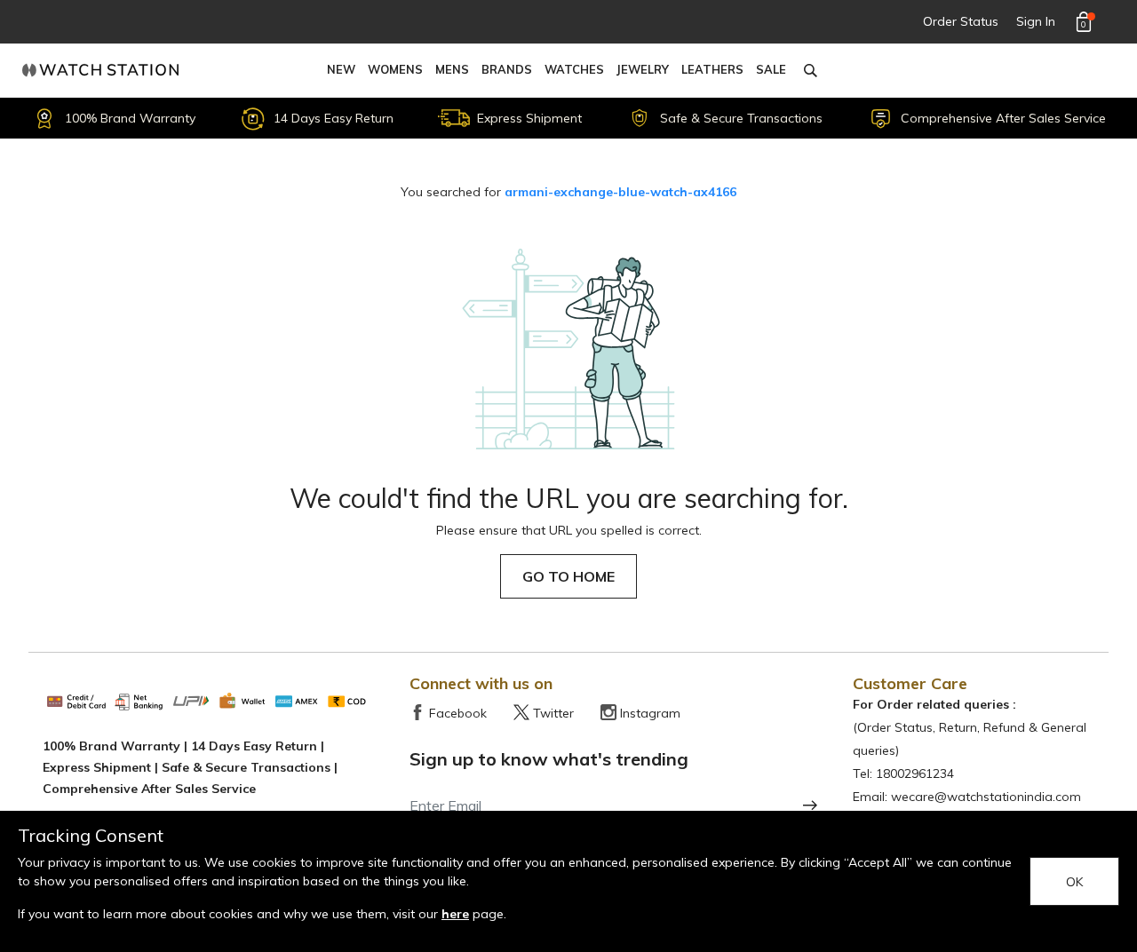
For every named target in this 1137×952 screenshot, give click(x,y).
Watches (574, 69)
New (341, 69)
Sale (771, 69)
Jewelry (642, 69)
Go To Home (568, 576)
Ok (1074, 882)
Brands (506, 69)
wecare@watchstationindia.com (986, 797)
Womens (395, 69)
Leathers (712, 69)
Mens (452, 69)
